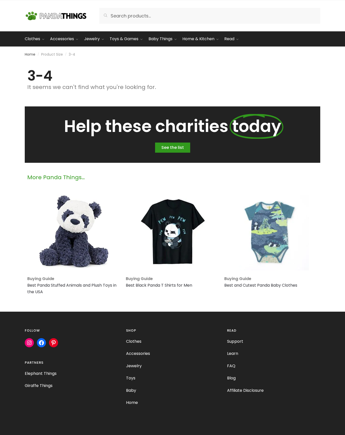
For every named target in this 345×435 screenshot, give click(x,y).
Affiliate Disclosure (245, 390)
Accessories (138, 353)
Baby (131, 390)
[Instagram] (29, 342)
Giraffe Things (39, 385)
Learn (232, 353)
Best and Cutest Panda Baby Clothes (260, 285)
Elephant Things (41, 373)
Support (235, 341)
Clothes (133, 341)
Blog (231, 378)
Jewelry (134, 366)
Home (30, 54)
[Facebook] (41, 342)
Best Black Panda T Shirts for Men (159, 285)
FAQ (231, 366)
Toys (130, 378)
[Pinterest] (53, 342)
